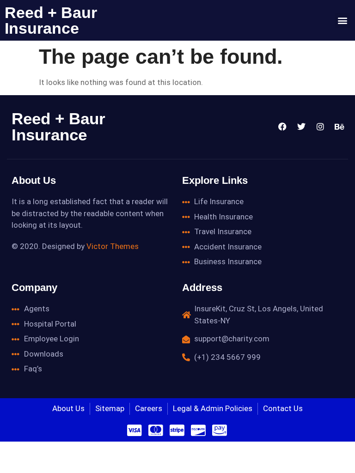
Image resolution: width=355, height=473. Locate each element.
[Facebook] (282, 126)
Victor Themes (112, 246)
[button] (342, 20)
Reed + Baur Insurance (51, 20)
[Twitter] (301, 126)
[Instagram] (320, 126)
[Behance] (339, 126)
